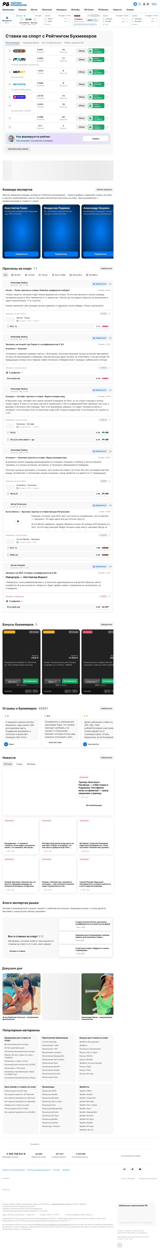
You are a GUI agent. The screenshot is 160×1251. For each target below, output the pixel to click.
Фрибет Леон (85, 1108)
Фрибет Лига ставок (88, 1105)
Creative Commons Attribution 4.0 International (52, 1224)
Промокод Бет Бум (50, 1115)
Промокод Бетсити (50, 1112)
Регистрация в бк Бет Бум (16, 1091)
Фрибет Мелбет (86, 1123)
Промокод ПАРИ (49, 1091)
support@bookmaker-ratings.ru (81, 1215)
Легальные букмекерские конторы (20, 1051)
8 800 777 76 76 (53, 1215)
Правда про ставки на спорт (17, 1105)
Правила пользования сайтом (14, 1170)
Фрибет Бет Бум (87, 1119)
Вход (154, 4)
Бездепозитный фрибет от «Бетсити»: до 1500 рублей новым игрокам (21, 663)
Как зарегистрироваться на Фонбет (20, 1112)
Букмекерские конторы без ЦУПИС (20, 1064)
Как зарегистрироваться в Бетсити (20, 1098)
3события (14, 601)
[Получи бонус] (135, 4)
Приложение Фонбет (51, 1070)
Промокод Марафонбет (52, 1108)
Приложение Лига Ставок (53, 1059)
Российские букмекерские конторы (20, 1078)
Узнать (95, 138)
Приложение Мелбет (51, 1066)
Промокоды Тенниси (51, 1126)
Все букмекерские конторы (17, 1044)
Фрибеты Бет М (86, 1130)
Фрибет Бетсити (86, 1115)
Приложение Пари (50, 1077)
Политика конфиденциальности (38, 1170)
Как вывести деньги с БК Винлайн (19, 1094)
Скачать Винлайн (49, 1042)
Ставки (19, 764)
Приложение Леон (50, 1063)
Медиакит (66, 1170)
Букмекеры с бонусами (15, 1068)
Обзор (81, 51)
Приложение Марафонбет (53, 1056)
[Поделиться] (110, 284)
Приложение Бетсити (51, 1074)
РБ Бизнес (31, 764)
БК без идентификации (14, 1048)
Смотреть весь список (18, 149)
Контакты (56, 1170)
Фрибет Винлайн (87, 1101)
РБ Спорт (8, 764)
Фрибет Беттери (87, 1126)
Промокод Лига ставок (52, 1101)
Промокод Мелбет (50, 1119)
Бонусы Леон (85, 1070)
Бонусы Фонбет (86, 1059)
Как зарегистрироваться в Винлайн (20, 1101)
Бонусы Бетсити (86, 1074)
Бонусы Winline (86, 1056)
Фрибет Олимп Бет (88, 1098)
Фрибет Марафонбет (88, 1112)
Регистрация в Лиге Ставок (16, 1108)
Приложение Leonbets (51, 1052)
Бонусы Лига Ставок (88, 1052)
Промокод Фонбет (50, 1094)
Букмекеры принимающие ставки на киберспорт (19, 1072)
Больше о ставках (17, 951)
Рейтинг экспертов (104, 189)
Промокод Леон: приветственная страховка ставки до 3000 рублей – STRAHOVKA (99, 663)
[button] (96, 50)
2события (14, 372)
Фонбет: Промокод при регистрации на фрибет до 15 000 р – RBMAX (60, 663)
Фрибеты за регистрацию (91, 1063)
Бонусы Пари (85, 1066)
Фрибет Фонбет (86, 1094)
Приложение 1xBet (50, 1045)
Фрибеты (35, 656)
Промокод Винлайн (50, 1098)
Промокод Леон (49, 1105)
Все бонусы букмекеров (90, 1049)
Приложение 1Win (50, 1049)
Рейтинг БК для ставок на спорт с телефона (19, 1056)
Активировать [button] (30, 681)
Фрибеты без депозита (89, 1042)
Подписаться (21, 254)
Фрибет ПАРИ (85, 1091)
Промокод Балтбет (50, 1123)
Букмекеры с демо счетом (16, 1061)
